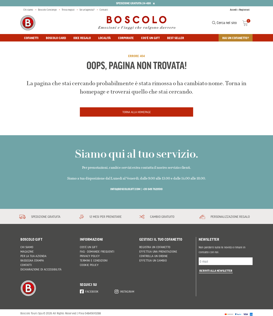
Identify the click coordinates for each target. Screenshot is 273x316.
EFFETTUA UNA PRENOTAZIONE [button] (158, 251)
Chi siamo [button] (26, 247)
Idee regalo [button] (82, 37)
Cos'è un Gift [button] (88, 247)
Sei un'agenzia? (87, 9)
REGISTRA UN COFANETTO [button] (154, 247)
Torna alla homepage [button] (136, 111)
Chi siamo (28, 9)
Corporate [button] (126, 37)
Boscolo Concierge (47, 9)
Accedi (233, 9)
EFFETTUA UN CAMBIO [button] (153, 260)
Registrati (244, 9)
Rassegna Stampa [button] (32, 260)
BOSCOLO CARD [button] (56, 37)
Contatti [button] (26, 264)
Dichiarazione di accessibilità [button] (40, 269)
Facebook (91, 291)
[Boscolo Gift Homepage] (27, 22)
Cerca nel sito (226, 23)
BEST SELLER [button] (175, 37)
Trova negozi (68, 9)
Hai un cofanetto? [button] (235, 37)
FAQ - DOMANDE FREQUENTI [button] (97, 251)
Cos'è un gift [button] (150, 37)
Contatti (104, 9)
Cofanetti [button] (31, 37)
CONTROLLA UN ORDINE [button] (153, 255)
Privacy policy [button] (90, 255)
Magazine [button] (27, 251)
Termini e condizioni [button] (94, 260)
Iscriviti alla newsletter (215, 270)
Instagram (127, 291)
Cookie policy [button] (89, 264)
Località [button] (104, 37)
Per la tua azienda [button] (33, 255)
